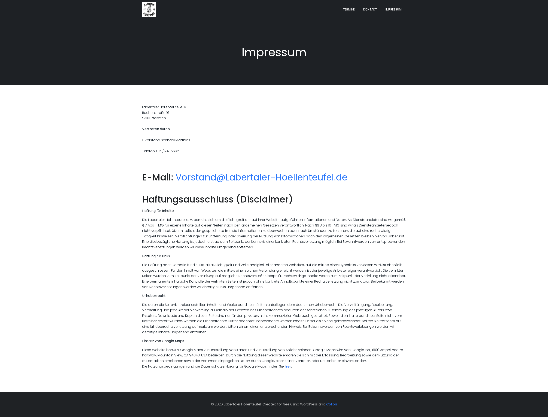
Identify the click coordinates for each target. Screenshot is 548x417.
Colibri (331, 404)
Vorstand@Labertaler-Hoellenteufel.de (261, 177)
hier (288, 366)
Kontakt (370, 9)
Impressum (394, 9)
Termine (349, 9)
